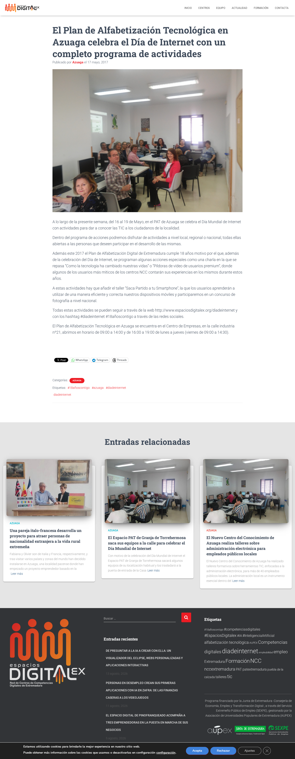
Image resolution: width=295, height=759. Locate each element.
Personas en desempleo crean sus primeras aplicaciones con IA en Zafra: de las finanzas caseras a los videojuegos (142, 690)
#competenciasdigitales (242, 629)
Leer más (17, 573)
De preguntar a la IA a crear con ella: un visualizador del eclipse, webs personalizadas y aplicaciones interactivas (144, 658)
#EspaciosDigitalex (220, 635)
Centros (204, 8)
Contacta (282, 8)
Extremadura (214, 661)
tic (229, 676)
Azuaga (77, 380)
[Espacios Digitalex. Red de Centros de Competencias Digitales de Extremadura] (22, 7)
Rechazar (223, 751)
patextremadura (255, 669)
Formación (261, 8)
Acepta (197, 751)
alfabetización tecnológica (226, 642)
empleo (281, 651)
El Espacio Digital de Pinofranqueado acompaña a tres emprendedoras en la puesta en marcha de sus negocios (147, 723)
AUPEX (253, 642)
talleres (221, 677)
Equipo (220, 8)
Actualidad (239, 8)
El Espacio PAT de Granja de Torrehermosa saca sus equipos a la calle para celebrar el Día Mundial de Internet (147, 543)
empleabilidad (266, 652)
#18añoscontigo (79, 387)
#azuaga (98, 387)
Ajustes (249, 751)
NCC (256, 661)
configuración (165, 753)
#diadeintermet (116, 387)
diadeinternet (62, 394)
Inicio (188, 8)
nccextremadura (219, 669)
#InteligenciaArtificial (258, 636)
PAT (239, 669)
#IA (239, 636)
